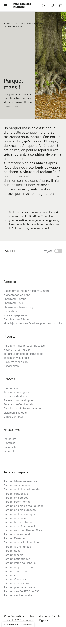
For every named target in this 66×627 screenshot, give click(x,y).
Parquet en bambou (16, 497)
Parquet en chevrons (16, 583)
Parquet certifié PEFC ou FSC (21, 591)
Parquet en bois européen (20, 510)
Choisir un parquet (35, 23)
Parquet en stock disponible (21, 542)
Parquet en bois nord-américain (23, 489)
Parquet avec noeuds (17, 485)
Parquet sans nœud (16, 571)
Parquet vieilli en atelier (18, 595)
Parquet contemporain (18, 534)
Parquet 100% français (18, 546)
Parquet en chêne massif (19, 526)
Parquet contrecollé (16, 493)
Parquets (19, 23)
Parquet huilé (12, 550)
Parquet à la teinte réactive (20, 481)
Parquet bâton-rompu (17, 501)
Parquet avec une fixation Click (23, 530)
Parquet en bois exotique (19, 514)
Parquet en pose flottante (19, 567)
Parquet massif (13, 555)
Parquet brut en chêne (18, 522)
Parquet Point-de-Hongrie (20, 563)
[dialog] (18, 624)
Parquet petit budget (17, 559)
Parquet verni (12, 575)
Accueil (7, 23)
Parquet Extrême (14, 538)
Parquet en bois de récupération (24, 506)
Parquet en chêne (15, 518)
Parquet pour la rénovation (20, 587)
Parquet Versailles (15, 579)
